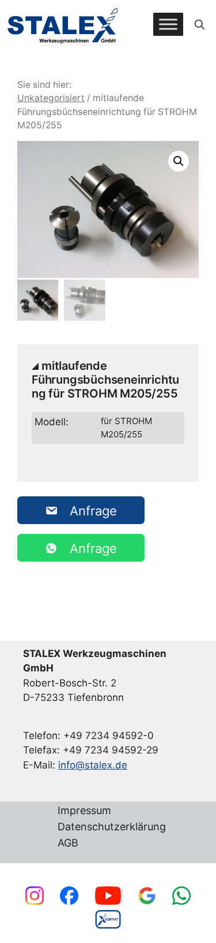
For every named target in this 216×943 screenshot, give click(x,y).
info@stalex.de (92, 765)
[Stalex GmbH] (63, 24)
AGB (68, 843)
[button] (199, 24)
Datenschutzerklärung (112, 827)
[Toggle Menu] (168, 24)
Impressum (84, 810)
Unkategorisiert (51, 97)
